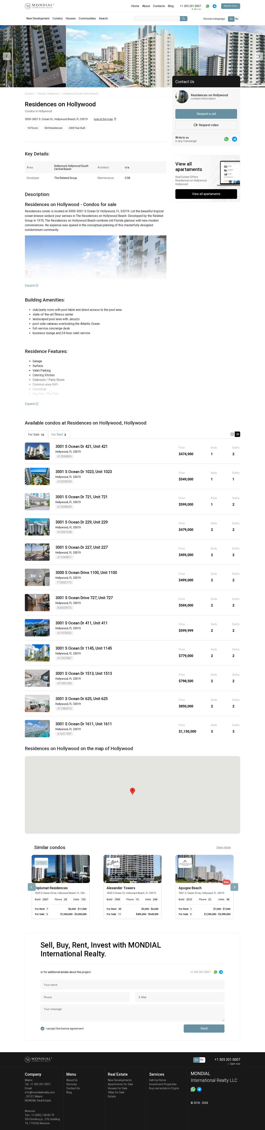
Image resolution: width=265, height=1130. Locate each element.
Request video (208, 125)
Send (204, 1028)
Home (135, 6)
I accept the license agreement (65, 1028)
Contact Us (73, 1088)
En (231, 18)
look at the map (103, 119)
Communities (87, 18)
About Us (72, 1080)
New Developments (120, 1080)
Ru (236, 18)
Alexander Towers (121, 888)
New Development (37, 18)
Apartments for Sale (120, 1084)
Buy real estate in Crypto (164, 1088)
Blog (171, 6)
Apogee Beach (190, 888)
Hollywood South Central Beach (80, 93)
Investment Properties (163, 1084)
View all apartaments (206, 194)
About (146, 6)
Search (103, 18)
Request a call (231, 6)
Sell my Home (157, 1080)
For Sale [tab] (36, 434)
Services (71, 1084)
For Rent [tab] (58, 434)
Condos (58, 18)
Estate (112, 1096)
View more (223, 847)
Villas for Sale (116, 1092)
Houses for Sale (117, 1088)
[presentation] (6, 56)
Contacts (159, 6)
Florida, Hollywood (48, 93)
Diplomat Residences (51, 888)
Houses (71, 18)
